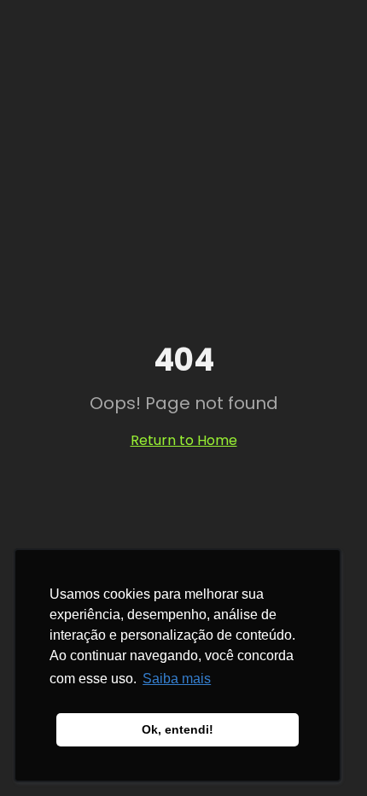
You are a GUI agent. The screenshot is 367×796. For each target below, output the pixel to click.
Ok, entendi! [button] (177, 729)
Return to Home (184, 440)
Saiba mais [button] (177, 678)
